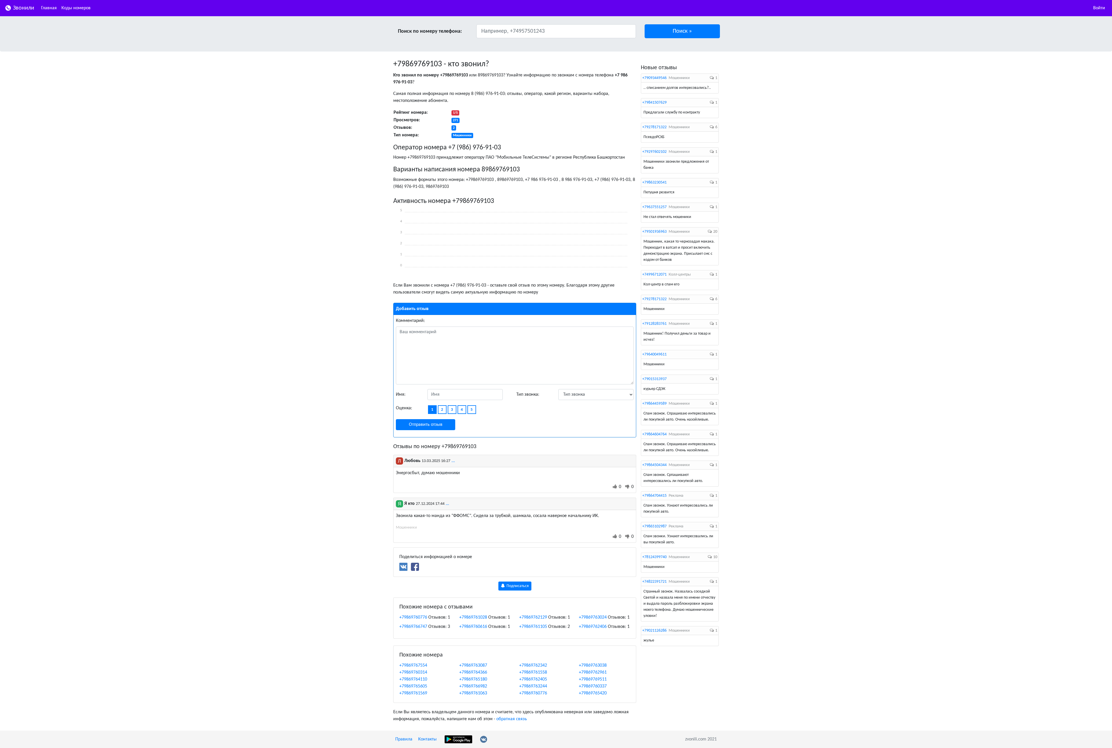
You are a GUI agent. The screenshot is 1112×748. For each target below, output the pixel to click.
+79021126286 (654, 630)
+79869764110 (413, 679)
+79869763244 (533, 686)
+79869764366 (473, 672)
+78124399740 (654, 557)
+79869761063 (473, 693)
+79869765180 (473, 679)
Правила (403, 739)
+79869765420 (593, 693)
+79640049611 (654, 354)
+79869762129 (533, 617)
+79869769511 (593, 679)
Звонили (23, 8)
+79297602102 (654, 152)
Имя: (400, 394)
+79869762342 (533, 665)
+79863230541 (654, 182)
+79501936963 (654, 232)
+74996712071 (654, 274)
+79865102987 (654, 526)
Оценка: (404, 408)
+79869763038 (593, 665)
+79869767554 (413, 665)
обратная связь (511, 719)
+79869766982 (473, 686)
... (453, 461)
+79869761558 (533, 672)
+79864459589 (654, 404)
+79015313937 (654, 379)
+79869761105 (533, 626)
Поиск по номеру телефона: (430, 31)
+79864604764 (654, 434)
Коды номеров (76, 8)
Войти (1099, 8)
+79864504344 (654, 465)
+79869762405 (533, 679)
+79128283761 (654, 324)
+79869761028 (473, 617)
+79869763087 (473, 665)
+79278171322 (654, 127)
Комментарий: (410, 320)
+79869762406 (593, 626)
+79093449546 (654, 78)
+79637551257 (654, 207)
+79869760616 (473, 626)
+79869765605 (413, 686)
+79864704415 (654, 496)
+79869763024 (593, 617)
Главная (49, 8)
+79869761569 (413, 693)
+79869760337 (593, 686)
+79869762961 (593, 672)
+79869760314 (413, 672)
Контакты (427, 739)
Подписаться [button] (517, 586)
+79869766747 (413, 626)
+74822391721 (654, 582)
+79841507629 (654, 102)
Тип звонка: (527, 394)
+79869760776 (413, 617)
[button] (682, 31)
